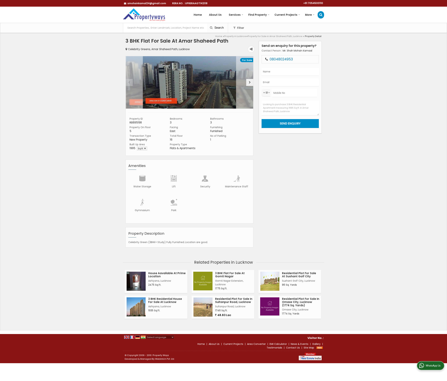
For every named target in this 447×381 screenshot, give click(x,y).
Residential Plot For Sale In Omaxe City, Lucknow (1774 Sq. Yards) (300, 302)
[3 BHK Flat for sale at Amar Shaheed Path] (189, 82)
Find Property (257, 15)
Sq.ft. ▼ (142, 148)
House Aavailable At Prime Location (167, 274)
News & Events (299, 344)
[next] (249, 82)
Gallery (316, 344)
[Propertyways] (144, 14)
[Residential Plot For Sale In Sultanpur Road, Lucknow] (202, 307)
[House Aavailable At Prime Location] (136, 281)
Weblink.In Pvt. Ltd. (165, 358)
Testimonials (274, 347)
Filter (240, 28)
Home (198, 15)
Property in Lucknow (235, 36)
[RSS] (320, 347)
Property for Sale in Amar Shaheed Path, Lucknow (275, 36)
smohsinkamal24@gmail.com (146, 3)
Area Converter (256, 344)
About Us (215, 15)
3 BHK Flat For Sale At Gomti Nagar (230, 274)
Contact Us (293, 347)
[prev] (129, 82)
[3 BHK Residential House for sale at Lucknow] (136, 306)
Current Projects (285, 15)
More (308, 15)
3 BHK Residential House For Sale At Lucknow (165, 300)
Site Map (309, 347)
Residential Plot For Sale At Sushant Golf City (299, 274)
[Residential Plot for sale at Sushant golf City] (269, 281)
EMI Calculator (278, 344)
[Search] (321, 14)
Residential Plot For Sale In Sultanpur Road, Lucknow (233, 300)
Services (235, 15)
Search (219, 27)
